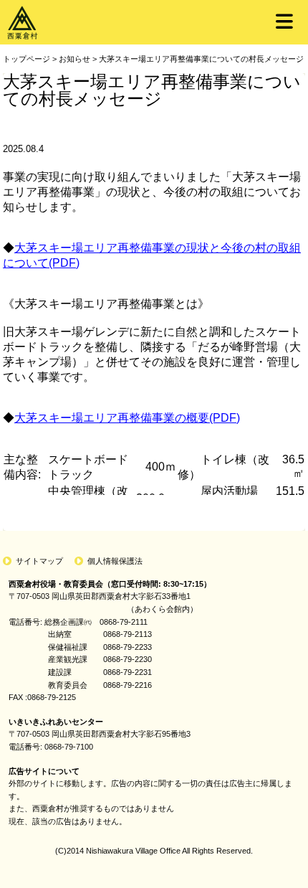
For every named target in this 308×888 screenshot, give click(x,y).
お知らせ (74, 59)
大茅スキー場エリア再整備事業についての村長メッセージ (201, 59)
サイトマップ (39, 561)
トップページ (26, 59)
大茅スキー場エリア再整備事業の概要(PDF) (127, 418)
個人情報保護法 (115, 561)
